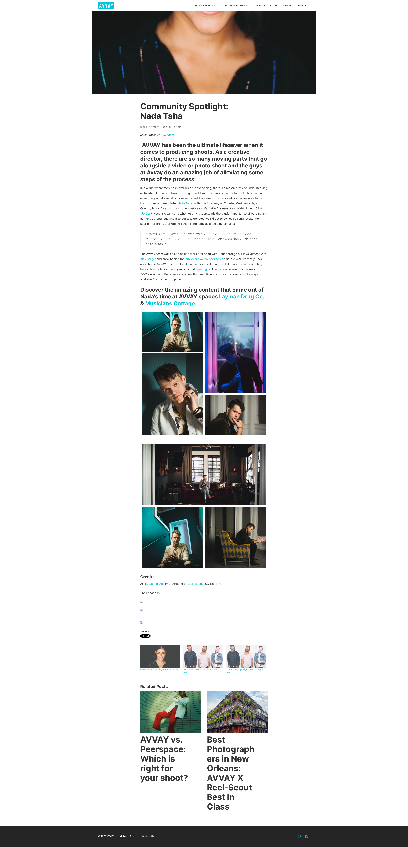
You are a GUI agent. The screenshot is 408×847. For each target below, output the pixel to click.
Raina (218, 583)
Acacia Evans (194, 583)
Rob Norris (168, 134)
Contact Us (148, 836)
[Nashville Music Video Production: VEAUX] (203, 656)
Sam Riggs (203, 269)
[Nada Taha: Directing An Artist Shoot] (160, 656)
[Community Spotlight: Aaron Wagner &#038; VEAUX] (246, 656)
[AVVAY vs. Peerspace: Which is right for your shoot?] (170, 712)
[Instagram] (300, 836)
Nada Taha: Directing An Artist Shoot (159, 669)
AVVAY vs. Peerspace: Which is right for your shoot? (164, 759)
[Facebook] (306, 836)
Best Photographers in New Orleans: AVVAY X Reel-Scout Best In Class (230, 773)
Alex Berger (148, 259)
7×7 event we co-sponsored (204, 259)
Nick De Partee (151, 127)
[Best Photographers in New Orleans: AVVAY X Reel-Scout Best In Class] (237, 712)
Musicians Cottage (170, 303)
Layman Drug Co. (241, 296)
